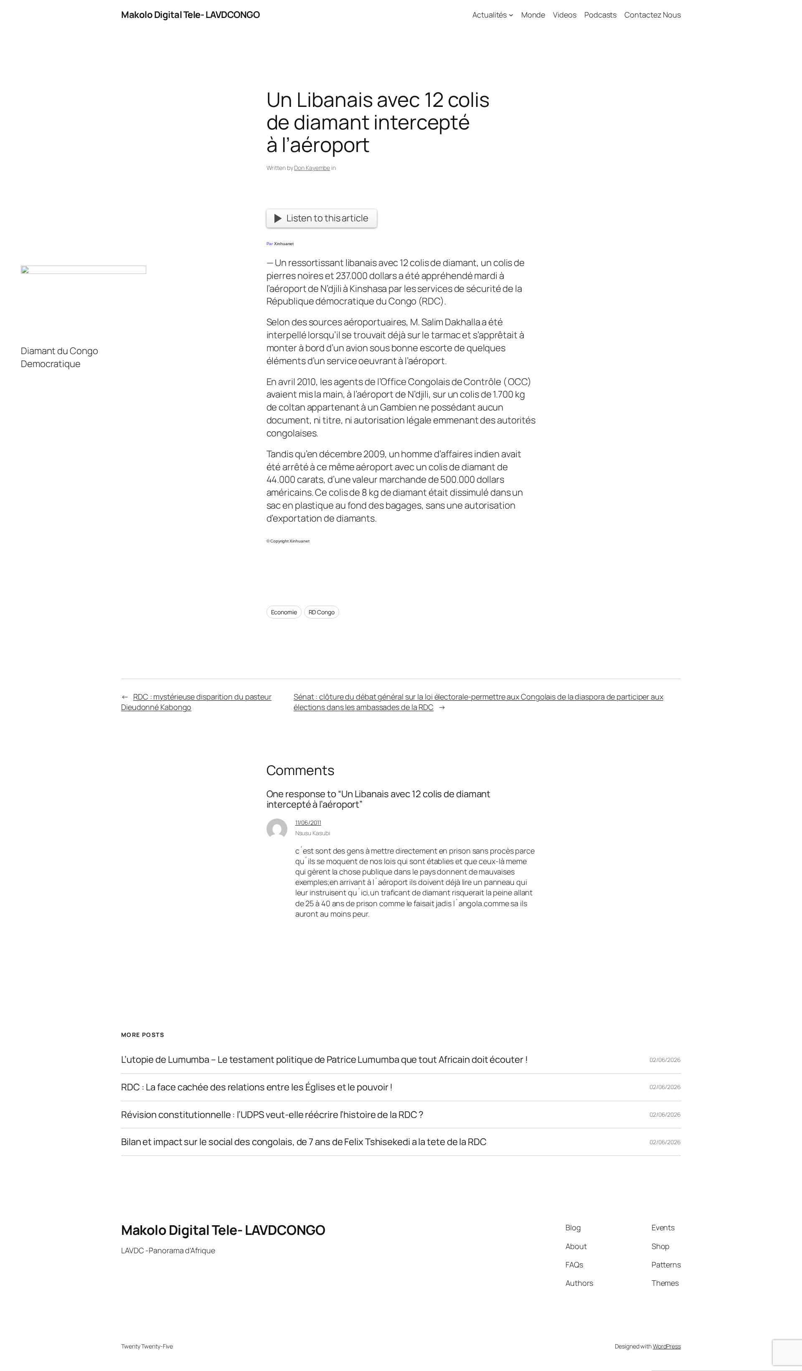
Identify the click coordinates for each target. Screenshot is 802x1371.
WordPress (667, 1346)
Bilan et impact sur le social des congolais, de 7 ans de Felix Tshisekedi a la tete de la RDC (304, 1142)
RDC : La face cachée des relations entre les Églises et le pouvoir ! (257, 1087)
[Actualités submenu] (511, 15)
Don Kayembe (312, 168)
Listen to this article (327, 218)
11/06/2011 (308, 822)
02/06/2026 (665, 1060)
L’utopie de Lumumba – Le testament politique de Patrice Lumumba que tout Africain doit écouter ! (324, 1059)
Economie (284, 612)
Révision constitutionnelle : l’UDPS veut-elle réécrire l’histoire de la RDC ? (272, 1115)
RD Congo (322, 612)
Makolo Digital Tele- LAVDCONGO (190, 14)
